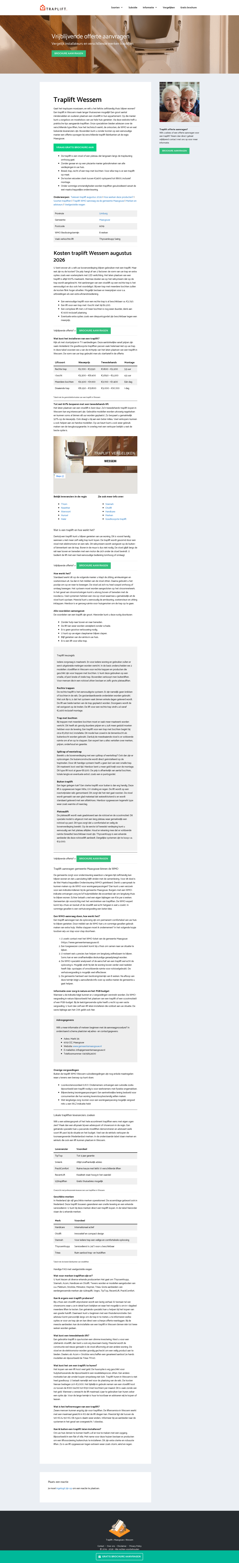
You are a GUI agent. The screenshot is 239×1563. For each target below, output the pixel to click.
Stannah (109, 504)
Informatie (148, 8)
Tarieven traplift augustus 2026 (86, 197)
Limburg (103, 213)
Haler (63, 519)
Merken (109, 515)
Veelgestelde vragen (75, 205)
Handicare (110, 512)
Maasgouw (104, 220)
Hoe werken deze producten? (118, 197)
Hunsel (64, 515)
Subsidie (132, 8)
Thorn (64, 504)
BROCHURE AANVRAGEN (68, 53)
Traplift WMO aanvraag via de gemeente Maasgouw (98, 201)
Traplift (109, 1540)
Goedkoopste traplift (115, 519)
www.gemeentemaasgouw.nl (87, 1046)
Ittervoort (66, 512)
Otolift (108, 508)
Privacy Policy (135, 1546)
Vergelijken (169, 8)
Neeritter (65, 508)
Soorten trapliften (62, 201)
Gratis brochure (188, 8)
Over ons (111, 1546)
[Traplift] (53, 7)
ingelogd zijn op (64, 1488)
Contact (101, 1546)
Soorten (115, 8)
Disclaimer (122, 1546)
